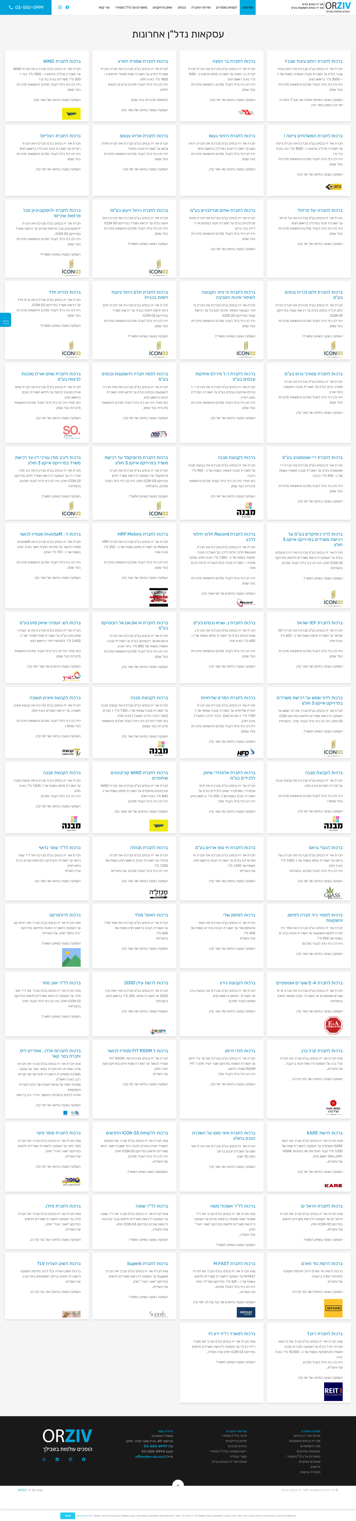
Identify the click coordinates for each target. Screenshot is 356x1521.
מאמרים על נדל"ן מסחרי (303, 1456)
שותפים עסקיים (309, 1462)
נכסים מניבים (237, 1446)
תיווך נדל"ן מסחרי (234, 1436)
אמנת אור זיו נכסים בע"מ (229, 1462)
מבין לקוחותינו (310, 1446)
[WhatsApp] (44, 1459)
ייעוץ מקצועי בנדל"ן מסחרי (228, 1451)
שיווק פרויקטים (236, 1441)
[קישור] (321, 7)
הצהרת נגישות (310, 1472)
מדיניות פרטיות (84, 1515)
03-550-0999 (155, 1446)
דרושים (315, 1467)
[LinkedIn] (57, 1459)
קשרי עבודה (238, 1456)
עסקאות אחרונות (308, 1451)
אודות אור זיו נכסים (307, 1436)
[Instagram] (60, 7)
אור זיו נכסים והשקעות (304, 1441)
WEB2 (22, 1490)
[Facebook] (67, 7)
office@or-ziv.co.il (150, 1457)
